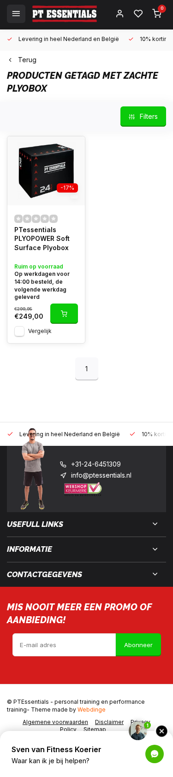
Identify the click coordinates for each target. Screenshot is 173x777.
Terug (27, 60)
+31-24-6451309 (96, 464)
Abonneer (138, 644)
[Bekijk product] (64, 314)
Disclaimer (109, 722)
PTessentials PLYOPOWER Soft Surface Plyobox (42, 238)
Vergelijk (40, 330)
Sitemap (95, 729)
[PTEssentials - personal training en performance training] (64, 14)
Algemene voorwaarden (55, 722)
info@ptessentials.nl (101, 475)
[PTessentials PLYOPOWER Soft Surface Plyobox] (46, 170)
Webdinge (92, 709)
